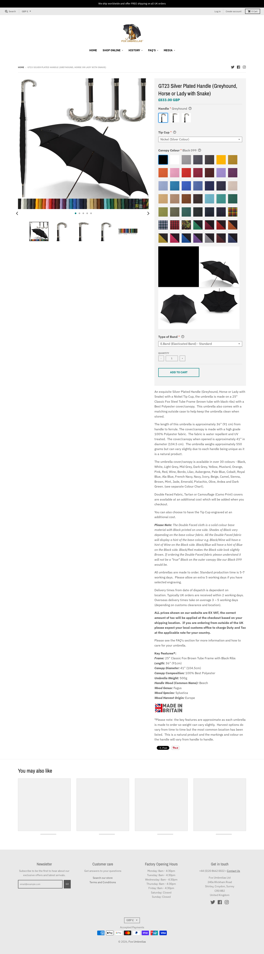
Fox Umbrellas (137, 941)
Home (21, 67)
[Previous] (17, 213)
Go (67, 884)
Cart (254, 11)
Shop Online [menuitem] (112, 50)
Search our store (103, 878)
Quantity (163, 353)
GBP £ (25, 11)
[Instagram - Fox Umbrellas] (244, 67)
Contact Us (233, 871)
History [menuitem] (134, 50)
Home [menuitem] (93, 50)
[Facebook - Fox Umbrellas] (238, 67)
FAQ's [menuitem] (152, 50)
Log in (218, 11)
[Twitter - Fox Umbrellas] (232, 67)
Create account (233, 11)
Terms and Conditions (102, 882)
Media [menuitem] (168, 50)
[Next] (148, 213)
